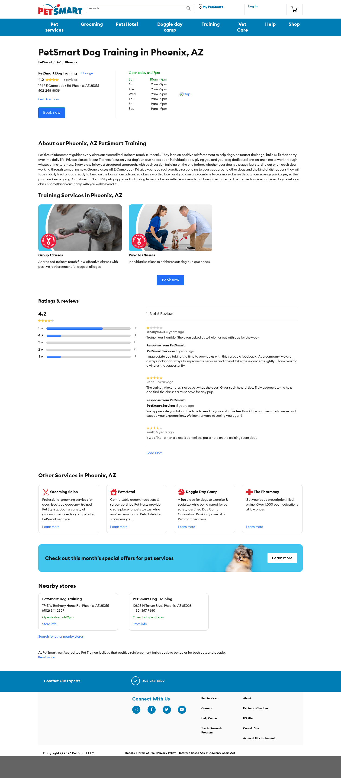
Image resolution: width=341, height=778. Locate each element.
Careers (206, 708)
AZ (59, 62)
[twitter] (167, 709)
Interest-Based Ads (192, 753)
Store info (49, 624)
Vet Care (242, 27)
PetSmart (45, 62)
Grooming (92, 24)
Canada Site (251, 728)
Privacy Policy (166, 753)
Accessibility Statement (259, 738)
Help (270, 24)
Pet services (54, 27)
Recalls (130, 753)
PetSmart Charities (255, 708)
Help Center (209, 718)
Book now (51, 112)
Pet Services (209, 698)
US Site (248, 718)
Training (211, 24)
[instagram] (136, 709)
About (247, 698)
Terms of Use (146, 753)
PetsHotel (127, 24)
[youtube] (182, 709)
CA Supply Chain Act (221, 753)
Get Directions (48, 99)
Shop (294, 24)
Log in (252, 6)
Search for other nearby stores (61, 636)
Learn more (50, 527)
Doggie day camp (170, 27)
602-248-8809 (153, 681)
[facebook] (151, 709)
